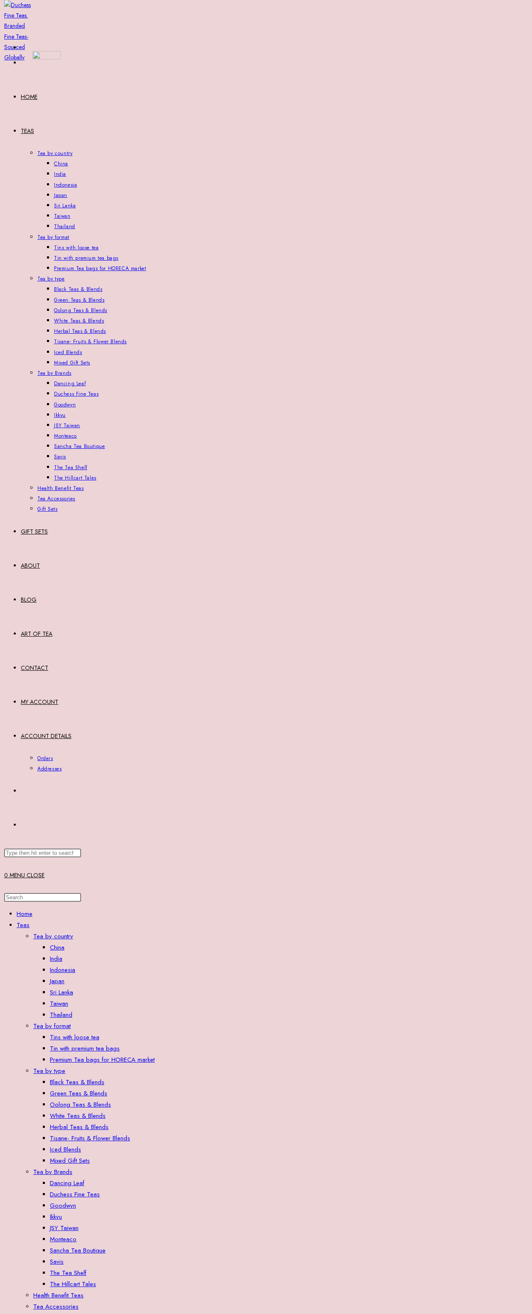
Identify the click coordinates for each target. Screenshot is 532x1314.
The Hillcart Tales (73, 1284)
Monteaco (63, 1239)
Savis (57, 1261)
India (56, 958)
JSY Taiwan (64, 1228)
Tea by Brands (52, 1171)
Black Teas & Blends (77, 1082)
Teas (23, 925)
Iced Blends (65, 1149)
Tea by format (52, 1026)
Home (24, 913)
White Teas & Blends (78, 1115)
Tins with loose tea (74, 1037)
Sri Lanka (61, 992)
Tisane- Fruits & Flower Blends (90, 1138)
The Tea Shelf (68, 1272)
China (57, 947)
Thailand (61, 1014)
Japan (57, 981)
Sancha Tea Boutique (78, 1250)
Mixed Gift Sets (70, 1160)
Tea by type (49, 1070)
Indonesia (62, 969)
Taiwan (59, 1003)
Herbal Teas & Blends (79, 1127)
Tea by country (53, 936)
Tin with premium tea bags (85, 1048)
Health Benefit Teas (58, 1295)
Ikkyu (56, 1216)
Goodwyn (63, 1205)
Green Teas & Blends (78, 1093)
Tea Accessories (56, 1306)
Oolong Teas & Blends (80, 1104)
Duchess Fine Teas (75, 1194)
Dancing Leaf (67, 1183)
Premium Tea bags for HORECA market (102, 1059)
